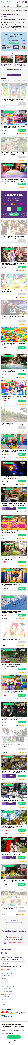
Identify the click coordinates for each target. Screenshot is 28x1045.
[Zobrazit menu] (26, 2)
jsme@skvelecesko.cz (15, 942)
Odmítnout (14, 1040)
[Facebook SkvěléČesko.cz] (2, 953)
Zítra (14, 80)
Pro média (4, 1004)
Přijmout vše (14, 1036)
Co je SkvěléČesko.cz (7, 973)
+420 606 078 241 (16, 937)
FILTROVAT (15, 74)
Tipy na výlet (5, 980)
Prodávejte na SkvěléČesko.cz (9, 985)
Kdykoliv (4, 80)
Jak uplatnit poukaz (6, 975)
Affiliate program (6, 989)
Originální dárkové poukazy (8, 976)
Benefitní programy (6, 972)
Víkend (18, 80)
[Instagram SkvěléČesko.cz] (6, 953)
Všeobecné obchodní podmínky (9, 1003)
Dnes (9, 80)
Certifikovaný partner (7, 991)
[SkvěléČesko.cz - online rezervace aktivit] (8, 2)
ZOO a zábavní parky (17, 6)
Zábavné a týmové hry (6, 6)
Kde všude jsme (5, 996)
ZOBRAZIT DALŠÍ (14, 920)
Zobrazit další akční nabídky (13, 69)
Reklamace (4, 978)
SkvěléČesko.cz (5, 10)
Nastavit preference (14, 1042)
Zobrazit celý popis (13, 29)
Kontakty (4, 998)
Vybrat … (24, 80)
